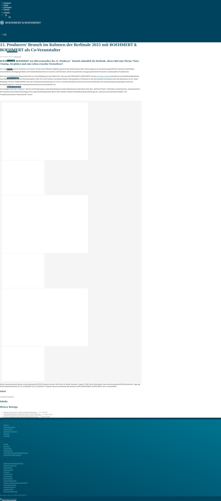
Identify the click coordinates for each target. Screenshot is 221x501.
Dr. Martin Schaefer (104, 76)
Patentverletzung (9, 485)
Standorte (7, 3)
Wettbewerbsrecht (10, 491)
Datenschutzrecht (10, 465)
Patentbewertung (9, 480)
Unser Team (7, 429)
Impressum (7, 7)
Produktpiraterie (9, 487)
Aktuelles (17, 57)
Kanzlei (6, 425)
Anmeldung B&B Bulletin (12, 455)
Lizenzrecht (7, 476)
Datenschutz (8, 451)
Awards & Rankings (14, 87)
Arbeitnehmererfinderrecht (13, 463)
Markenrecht (8, 478)
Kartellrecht (7, 474)
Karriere (6, 434)
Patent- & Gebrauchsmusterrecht (15, 483)
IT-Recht (6, 472)
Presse (5, 5)
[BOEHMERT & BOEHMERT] (20, 24)
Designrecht (7, 468)
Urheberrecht (8, 489)
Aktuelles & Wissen (10, 431)
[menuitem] (102, 3)
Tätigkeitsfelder (9, 427)
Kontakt (6, 9)
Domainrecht (8, 470)
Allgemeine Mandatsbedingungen (15, 453)
